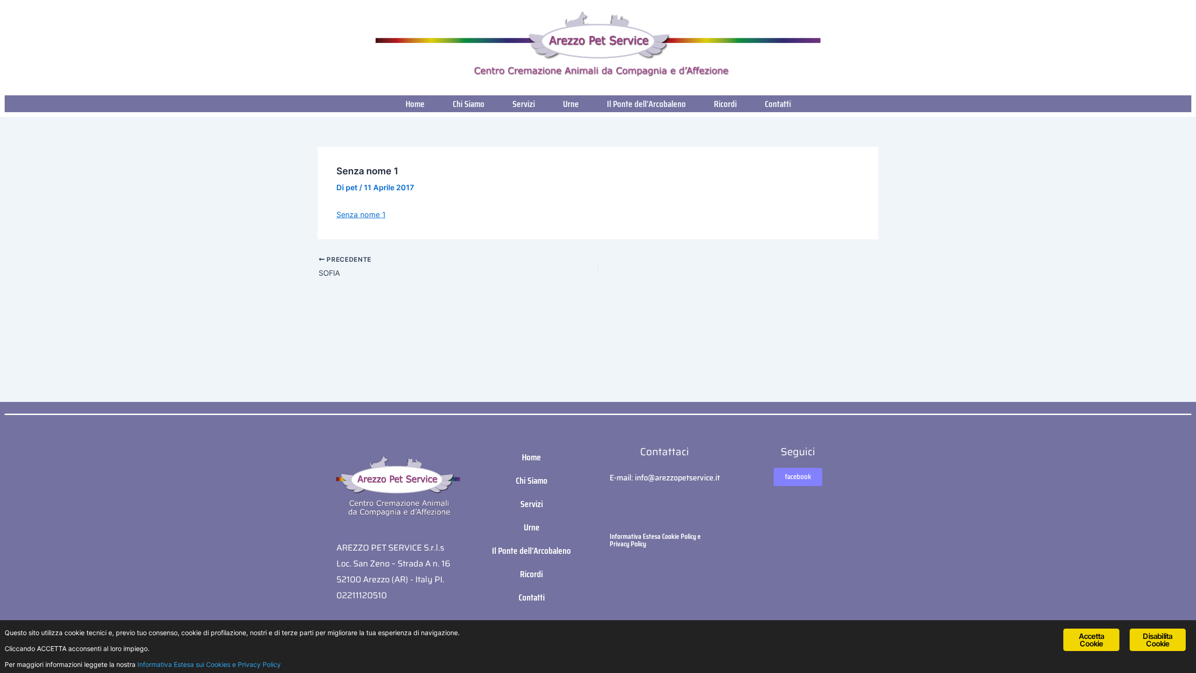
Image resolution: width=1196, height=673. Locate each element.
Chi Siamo (468, 103)
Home (415, 103)
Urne (571, 103)
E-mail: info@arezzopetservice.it (665, 477)
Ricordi (725, 103)
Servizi (524, 103)
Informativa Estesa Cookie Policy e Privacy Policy (655, 540)
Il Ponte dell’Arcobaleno (646, 103)
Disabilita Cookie (1157, 639)
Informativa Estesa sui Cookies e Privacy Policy (209, 664)
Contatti (778, 103)
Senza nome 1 (360, 214)
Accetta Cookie (1091, 639)
